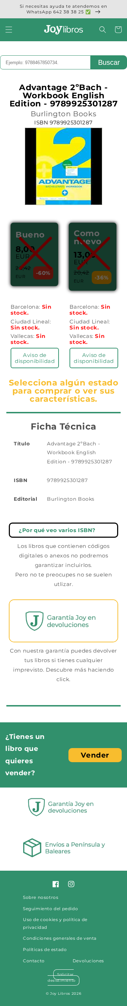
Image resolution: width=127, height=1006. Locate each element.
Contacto (34, 960)
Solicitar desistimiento (61, 977)
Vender (95, 755)
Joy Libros (60, 993)
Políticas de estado (45, 949)
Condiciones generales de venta (60, 938)
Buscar (109, 62)
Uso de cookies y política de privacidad (55, 923)
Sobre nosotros (40, 897)
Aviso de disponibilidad (35, 358)
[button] (9, 29)
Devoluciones (88, 960)
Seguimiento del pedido (50, 908)
